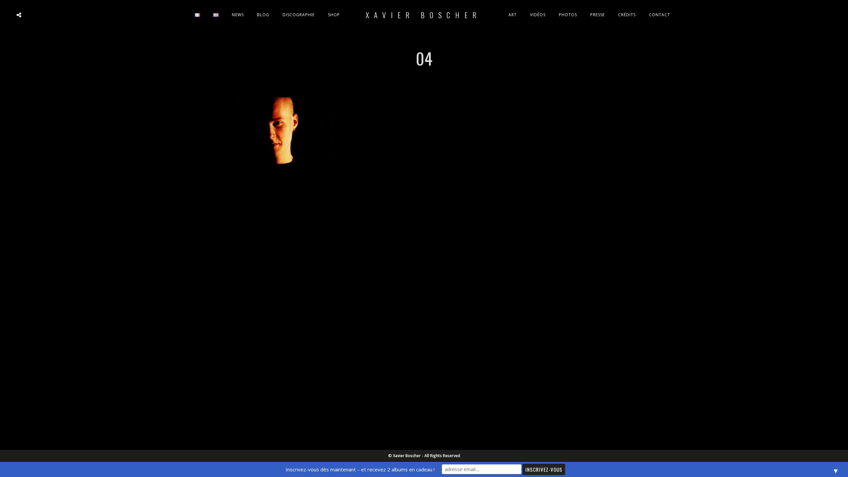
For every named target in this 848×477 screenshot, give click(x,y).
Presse (597, 15)
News (238, 15)
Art (512, 15)
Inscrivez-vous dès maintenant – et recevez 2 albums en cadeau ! (360, 469)
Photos (568, 15)
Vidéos (538, 15)
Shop (334, 15)
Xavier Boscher (423, 15)
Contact (659, 15)
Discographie (299, 15)
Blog (263, 15)
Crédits (627, 15)
